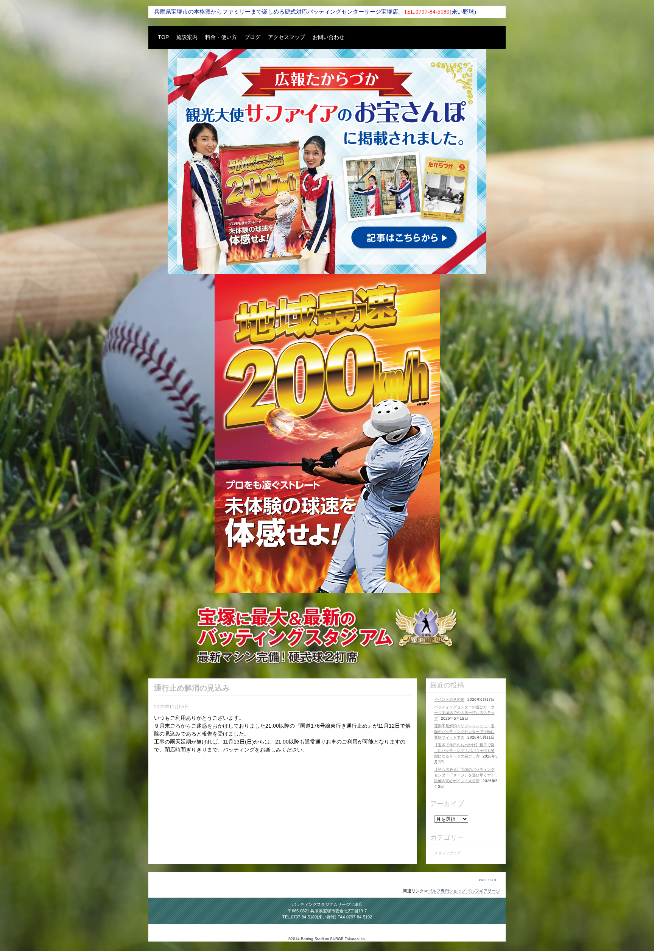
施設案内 (187, 37)
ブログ (252, 37)
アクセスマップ (286, 37)
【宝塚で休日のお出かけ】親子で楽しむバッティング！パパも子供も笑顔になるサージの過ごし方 (464, 750)
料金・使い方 (221, 37)
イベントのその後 (449, 699)
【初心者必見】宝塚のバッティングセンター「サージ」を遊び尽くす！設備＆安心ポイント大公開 (464, 775)
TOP (163, 37)
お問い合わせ (328, 37)
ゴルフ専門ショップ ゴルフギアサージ (464, 891)
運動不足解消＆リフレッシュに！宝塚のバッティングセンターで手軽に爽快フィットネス (464, 731)
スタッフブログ (447, 853)
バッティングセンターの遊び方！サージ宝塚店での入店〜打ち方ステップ (464, 712)
